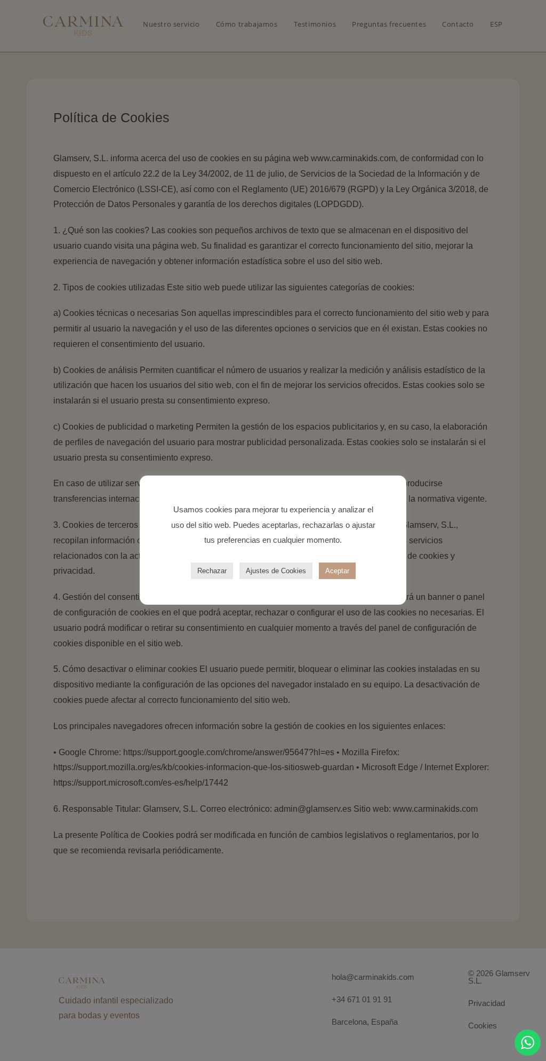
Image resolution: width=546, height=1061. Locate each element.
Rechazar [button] (212, 571)
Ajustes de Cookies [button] (276, 571)
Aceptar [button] (337, 571)
